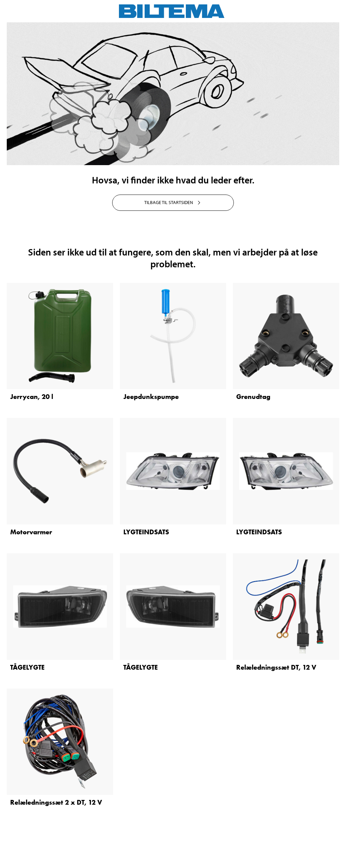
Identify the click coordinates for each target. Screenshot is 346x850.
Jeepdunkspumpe (151, 396)
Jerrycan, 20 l (31, 396)
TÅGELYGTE (27, 667)
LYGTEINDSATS (146, 532)
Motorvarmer (31, 532)
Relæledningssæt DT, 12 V (276, 667)
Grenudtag (253, 396)
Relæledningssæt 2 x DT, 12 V (56, 802)
